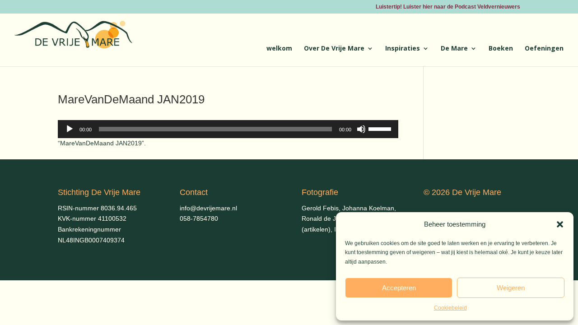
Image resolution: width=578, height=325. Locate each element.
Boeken (501, 48)
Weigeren (511, 288)
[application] (228, 129)
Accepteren (399, 288)
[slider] (381, 128)
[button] (559, 224)
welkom (279, 48)
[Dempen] (361, 129)
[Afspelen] (69, 129)
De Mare (454, 48)
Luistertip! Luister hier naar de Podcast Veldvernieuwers (448, 7)
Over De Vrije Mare (334, 48)
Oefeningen (544, 48)
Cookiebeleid (450, 308)
